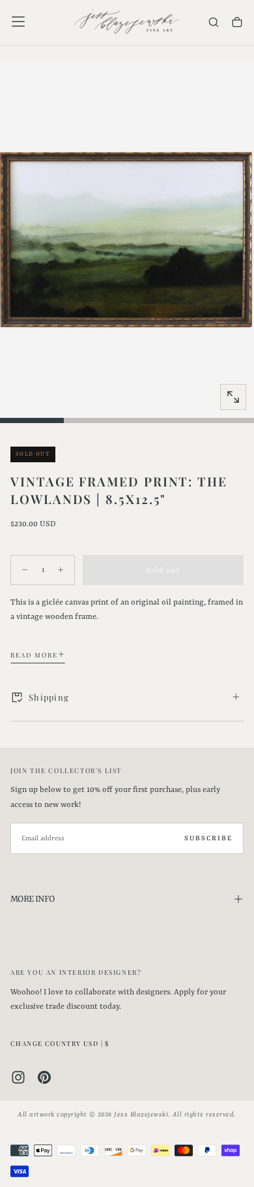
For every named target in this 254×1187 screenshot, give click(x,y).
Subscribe (208, 838)
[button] (18, 21)
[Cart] (237, 23)
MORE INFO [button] (32, 899)
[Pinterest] (44, 1077)
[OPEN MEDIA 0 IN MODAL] (233, 397)
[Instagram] (18, 1077)
